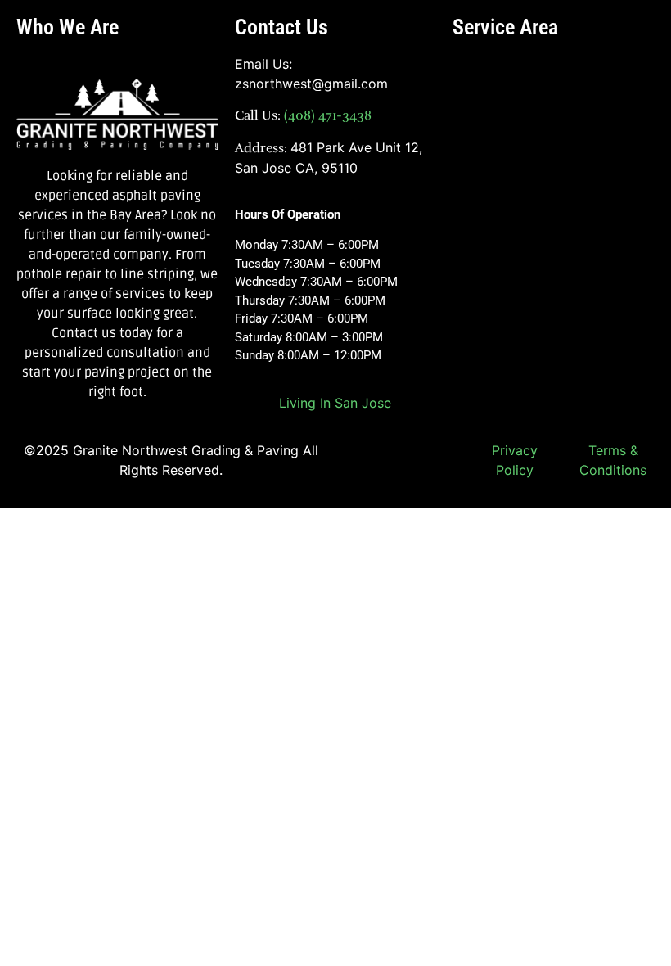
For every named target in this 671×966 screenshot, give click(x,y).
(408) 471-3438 (326, 115)
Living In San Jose (335, 403)
